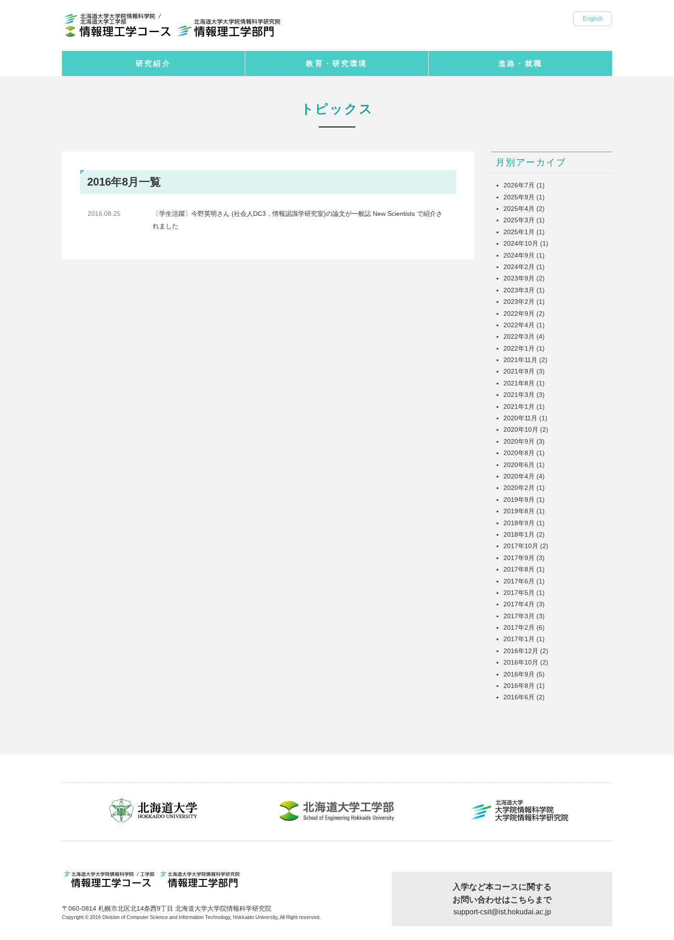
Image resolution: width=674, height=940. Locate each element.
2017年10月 (520, 546)
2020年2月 (519, 487)
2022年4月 (519, 325)
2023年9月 (519, 278)
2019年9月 (519, 499)
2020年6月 (519, 464)
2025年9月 (519, 197)
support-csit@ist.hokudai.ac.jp (502, 911)
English (592, 18)
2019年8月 (519, 511)
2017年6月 (519, 581)
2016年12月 (520, 650)
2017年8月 (519, 569)
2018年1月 (519, 534)
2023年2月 (519, 301)
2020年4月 (519, 476)
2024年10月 (520, 243)
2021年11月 (520, 359)
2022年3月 (519, 336)
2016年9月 (519, 674)
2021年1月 (519, 406)
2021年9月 (519, 371)
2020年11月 (520, 418)
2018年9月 (519, 523)
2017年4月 (519, 604)
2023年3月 (519, 290)
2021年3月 (519, 394)
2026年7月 (519, 185)
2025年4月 (519, 208)
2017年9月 (519, 557)
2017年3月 (519, 616)
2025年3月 (519, 220)
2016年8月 (519, 685)
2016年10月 (520, 662)
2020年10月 (520, 429)
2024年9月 (519, 255)
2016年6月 (519, 697)
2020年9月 (519, 441)
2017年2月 (519, 627)
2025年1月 (519, 232)
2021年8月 (519, 383)
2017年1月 (519, 639)
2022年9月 (519, 313)
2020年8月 (519, 452)
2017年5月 (519, 592)
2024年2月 (519, 266)
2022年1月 (519, 348)
